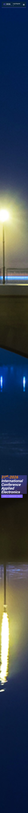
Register (18, 3)
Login (14, 3)
